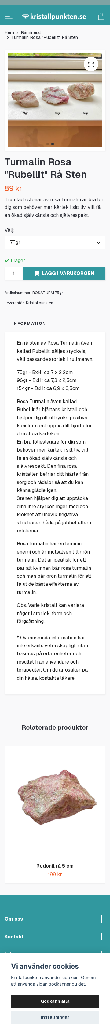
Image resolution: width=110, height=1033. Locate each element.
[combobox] (55, 262)
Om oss (14, 938)
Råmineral (31, 52)
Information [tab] (29, 343)
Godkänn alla (55, 1001)
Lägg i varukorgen (68, 293)
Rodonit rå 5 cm (55, 885)
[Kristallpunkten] (55, 26)
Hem (9, 52)
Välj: (10, 250)
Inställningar (55, 1017)
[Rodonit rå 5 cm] (55, 822)
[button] (47, 163)
